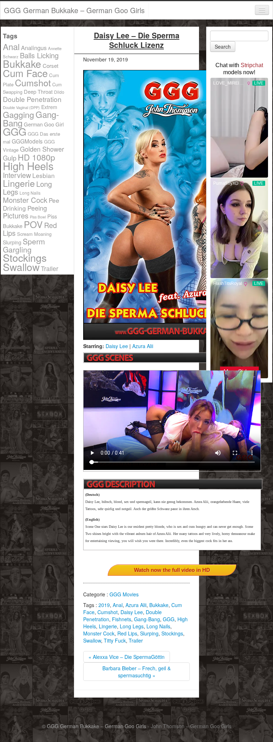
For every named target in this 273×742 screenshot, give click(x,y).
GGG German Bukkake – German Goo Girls (74, 10)
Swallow (92, 640)
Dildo (59, 92)
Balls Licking (39, 55)
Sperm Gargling (24, 245)
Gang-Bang (147, 619)
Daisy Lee (117, 346)
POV (33, 224)
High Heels (28, 165)
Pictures (15, 215)
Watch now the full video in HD (172, 570)
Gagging (18, 114)
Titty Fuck (115, 640)
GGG (169, 619)
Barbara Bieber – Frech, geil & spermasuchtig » (136, 672)
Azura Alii (142, 346)
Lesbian (43, 175)
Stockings (172, 633)
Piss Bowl (38, 217)
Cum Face (25, 73)
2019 (104, 604)
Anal (118, 604)
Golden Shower (42, 148)
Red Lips (127, 633)
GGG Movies (124, 594)
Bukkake (158, 604)
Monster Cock (98, 633)
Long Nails (158, 626)
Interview (17, 175)
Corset (50, 65)
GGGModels (27, 141)
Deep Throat (38, 91)
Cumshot (107, 612)
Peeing (37, 207)
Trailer (136, 640)
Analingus (34, 47)
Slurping (149, 633)
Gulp (9, 157)
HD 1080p (36, 157)
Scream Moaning (34, 234)
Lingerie (108, 626)
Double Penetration (32, 99)
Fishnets (121, 619)
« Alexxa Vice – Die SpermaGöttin (127, 656)
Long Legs (132, 626)
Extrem (49, 106)
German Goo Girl (44, 124)
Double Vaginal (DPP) (21, 107)
